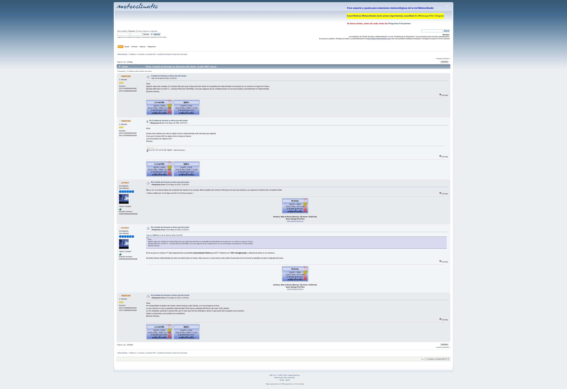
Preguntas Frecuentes (399, 23)
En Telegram (437, 16)
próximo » (446, 58)
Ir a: (422, 359)
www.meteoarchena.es (295, 221)
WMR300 (126, 76)
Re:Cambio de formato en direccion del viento (168, 121)
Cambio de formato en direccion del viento (168, 76)
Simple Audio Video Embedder (284, 377)
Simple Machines (294, 375)
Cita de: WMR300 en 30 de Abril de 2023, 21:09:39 (165, 235)
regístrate (153, 31)
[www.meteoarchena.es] (120, 210)
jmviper (125, 182)
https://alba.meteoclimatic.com (379, 39)
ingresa (146, 31)
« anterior (439, 58)
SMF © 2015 (283, 375)
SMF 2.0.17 (273, 375)
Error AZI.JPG (153, 150)
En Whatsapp (421, 16)
